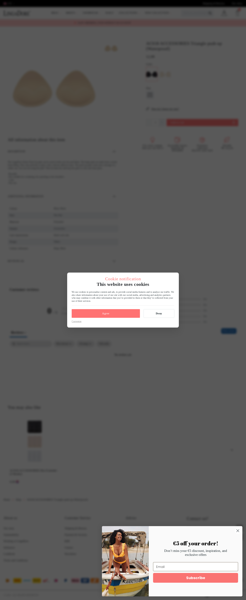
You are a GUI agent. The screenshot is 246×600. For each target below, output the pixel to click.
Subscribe (195, 577)
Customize (77, 321)
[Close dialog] (238, 531)
